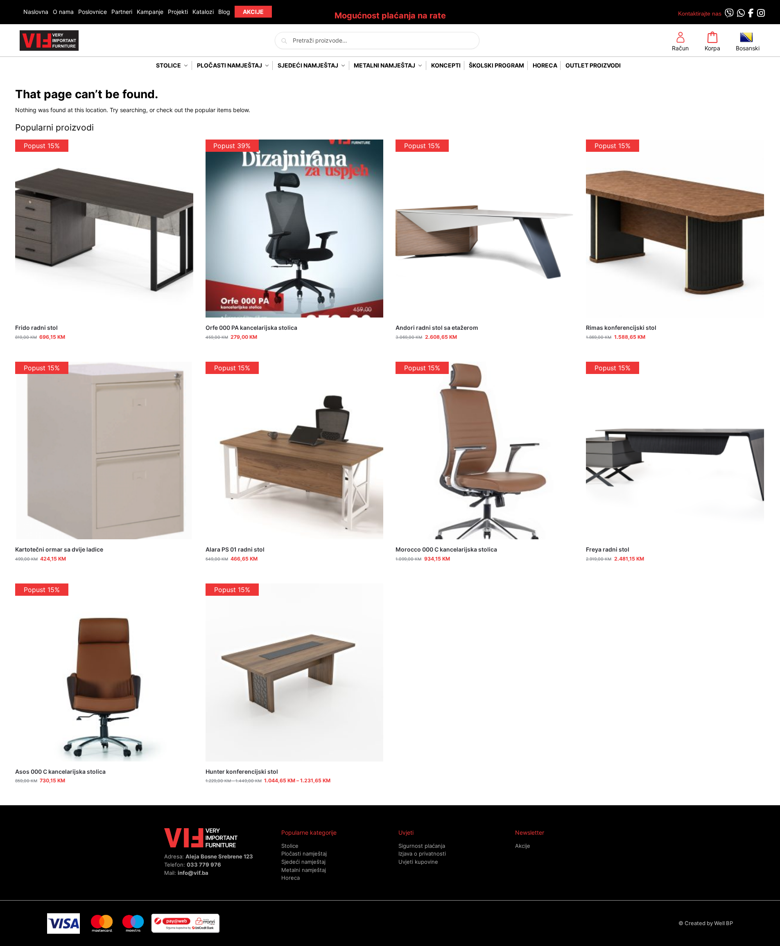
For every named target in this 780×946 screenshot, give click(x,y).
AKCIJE (253, 11)
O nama (63, 11)
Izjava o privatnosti (422, 853)
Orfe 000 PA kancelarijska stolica (251, 327)
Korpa (712, 48)
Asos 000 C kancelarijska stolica (60, 771)
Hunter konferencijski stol (242, 771)
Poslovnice (92, 11)
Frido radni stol (36, 327)
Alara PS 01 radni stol (235, 549)
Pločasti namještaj (304, 853)
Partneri (121, 11)
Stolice (289, 845)
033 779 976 (204, 864)
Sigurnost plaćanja (421, 845)
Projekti (178, 11)
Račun (680, 48)
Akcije (522, 845)
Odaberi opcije (294, 797)
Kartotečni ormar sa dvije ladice (59, 549)
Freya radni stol (607, 549)
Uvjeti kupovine (418, 861)
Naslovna (35, 11)
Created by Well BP (709, 923)
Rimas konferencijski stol (621, 327)
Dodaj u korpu (104, 353)
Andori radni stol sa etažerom (437, 327)
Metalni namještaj (303, 870)
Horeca (290, 877)
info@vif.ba (193, 872)
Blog (224, 11)
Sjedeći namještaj (303, 861)
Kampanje (150, 11)
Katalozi (203, 11)
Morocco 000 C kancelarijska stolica (446, 549)
